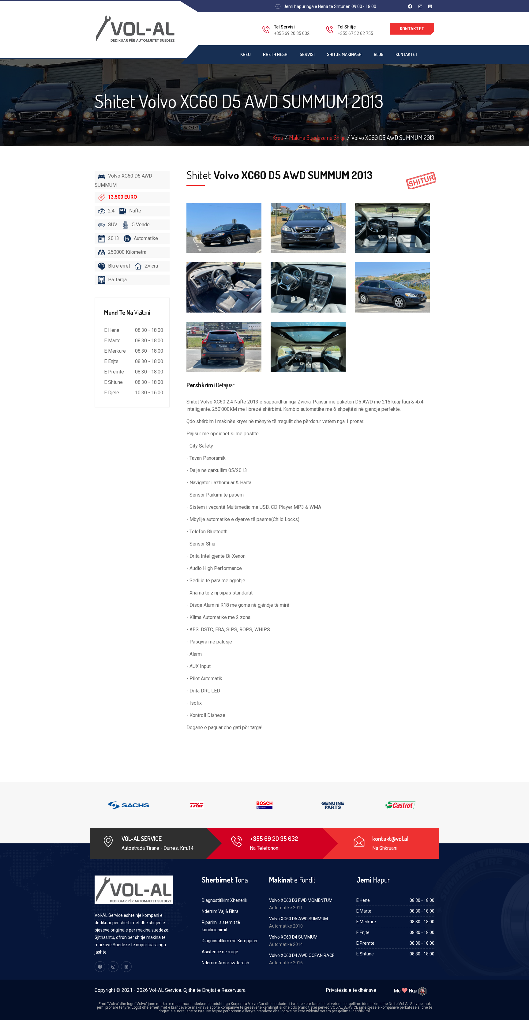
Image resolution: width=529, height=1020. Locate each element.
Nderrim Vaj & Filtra (220, 911)
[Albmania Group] (422, 991)
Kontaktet (412, 29)
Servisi (307, 54)
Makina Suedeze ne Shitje (317, 137)
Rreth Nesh (275, 54)
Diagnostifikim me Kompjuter (230, 940)
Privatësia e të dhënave (351, 990)
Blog (378, 54)
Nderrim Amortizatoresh (225, 962)
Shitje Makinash (344, 54)
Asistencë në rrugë (220, 951)
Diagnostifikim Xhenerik (224, 900)
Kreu (245, 54)
